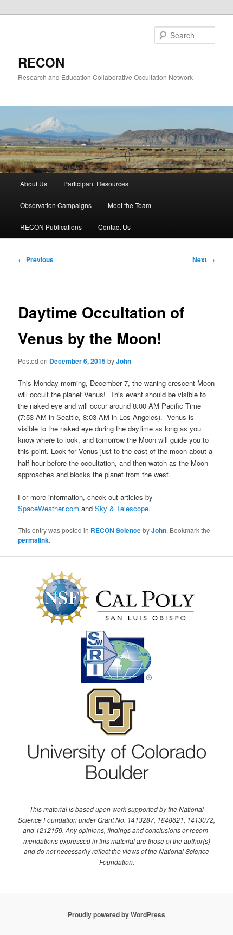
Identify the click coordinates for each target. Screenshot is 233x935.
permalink (33, 540)
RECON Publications (51, 226)
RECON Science (115, 530)
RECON (41, 62)
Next (203, 259)
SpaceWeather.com (48, 508)
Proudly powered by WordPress (116, 914)
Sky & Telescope (121, 508)
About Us (33, 183)
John (123, 361)
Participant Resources (95, 183)
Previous (36, 259)
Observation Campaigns (56, 205)
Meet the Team (129, 205)
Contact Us (114, 226)
